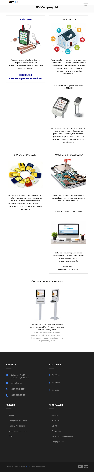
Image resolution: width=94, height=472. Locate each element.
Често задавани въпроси (62, 436)
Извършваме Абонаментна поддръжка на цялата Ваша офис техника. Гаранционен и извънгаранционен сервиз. (68, 198)
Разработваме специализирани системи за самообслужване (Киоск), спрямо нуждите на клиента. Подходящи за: (47, 327)
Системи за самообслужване (47, 281)
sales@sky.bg (14, 383)
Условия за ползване (17, 431)
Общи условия (57, 442)
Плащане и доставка (17, 421)
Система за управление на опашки (68, 86)
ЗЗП (10, 436)
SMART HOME (68, 19)
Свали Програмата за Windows (25, 78)
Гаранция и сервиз (16, 426)
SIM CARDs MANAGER (25, 154)
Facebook (56, 383)
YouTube (55, 375)
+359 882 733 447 (16, 395)
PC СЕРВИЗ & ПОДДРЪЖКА (68, 154)
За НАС (54, 415)
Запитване (56, 431)
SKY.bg (28, 466)
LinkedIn (55, 390)
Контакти (55, 421)
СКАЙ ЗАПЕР (25, 19)
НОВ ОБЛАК (25, 75)
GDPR (54, 426)
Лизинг (11, 415)
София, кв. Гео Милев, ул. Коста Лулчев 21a (17, 376)
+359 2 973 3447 (15, 389)
